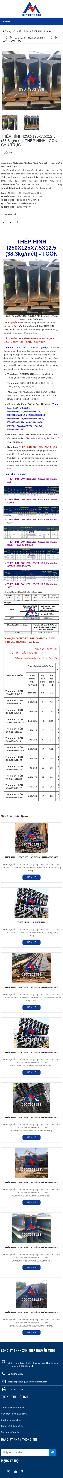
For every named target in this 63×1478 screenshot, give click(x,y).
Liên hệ (8, 152)
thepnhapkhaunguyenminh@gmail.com (27, 1381)
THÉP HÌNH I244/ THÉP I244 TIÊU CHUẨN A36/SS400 (31, 1312)
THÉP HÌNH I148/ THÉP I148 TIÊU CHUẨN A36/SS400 (31, 987)
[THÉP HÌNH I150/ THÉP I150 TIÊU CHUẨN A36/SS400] (31, 1033)
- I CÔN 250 (53, 347)
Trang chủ (10, 31)
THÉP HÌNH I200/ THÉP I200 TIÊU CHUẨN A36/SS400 (31, 1247)
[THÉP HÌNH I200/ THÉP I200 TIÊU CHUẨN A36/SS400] (31, 1228)
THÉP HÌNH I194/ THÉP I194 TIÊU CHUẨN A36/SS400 (31, 1117)
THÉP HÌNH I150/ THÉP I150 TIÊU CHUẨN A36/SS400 (31, 1052)
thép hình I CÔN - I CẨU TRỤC (31, 404)
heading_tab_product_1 (31, 230)
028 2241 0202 (15, 1374)
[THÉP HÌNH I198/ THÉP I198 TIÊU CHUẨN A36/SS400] (31, 1163)
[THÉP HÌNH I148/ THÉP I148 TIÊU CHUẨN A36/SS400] (31, 968)
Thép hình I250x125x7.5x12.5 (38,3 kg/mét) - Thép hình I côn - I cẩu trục (31, 165)
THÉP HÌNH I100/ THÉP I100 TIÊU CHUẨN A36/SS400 (31, 857)
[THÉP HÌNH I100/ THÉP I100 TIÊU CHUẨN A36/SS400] (31, 838)
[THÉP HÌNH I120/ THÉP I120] (31, 903)
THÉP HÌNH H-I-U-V (41, 31)
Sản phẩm (24, 31)
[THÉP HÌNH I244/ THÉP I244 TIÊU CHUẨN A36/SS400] (31, 1293)
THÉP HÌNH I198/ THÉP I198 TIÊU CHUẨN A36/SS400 (31, 1182)
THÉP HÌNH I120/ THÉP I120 (31, 922)
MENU (7, 21)
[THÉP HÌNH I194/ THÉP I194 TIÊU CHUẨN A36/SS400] (31, 1098)
